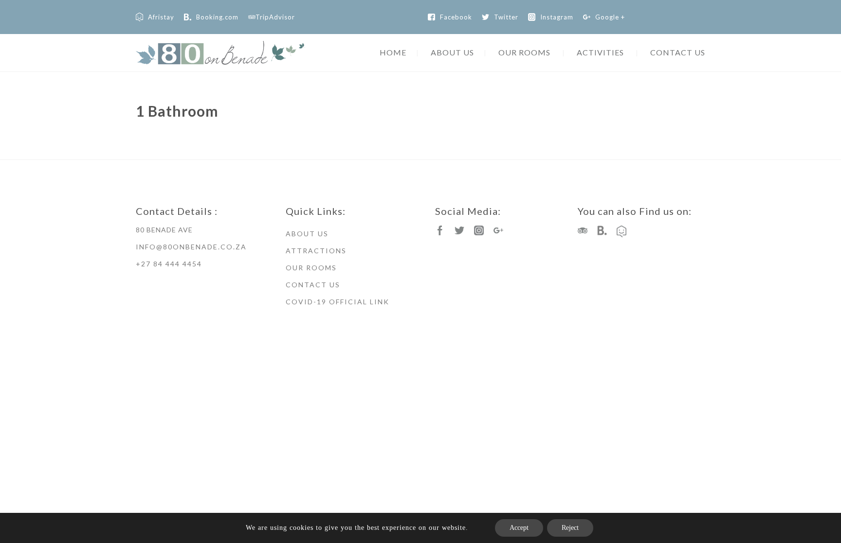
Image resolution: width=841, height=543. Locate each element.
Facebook (456, 17)
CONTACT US (677, 52)
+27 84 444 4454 (169, 264)
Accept (519, 527)
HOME (393, 52)
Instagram (556, 17)
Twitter (506, 17)
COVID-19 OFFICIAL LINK (337, 302)
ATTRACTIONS (316, 250)
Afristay (161, 17)
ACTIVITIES (600, 52)
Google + (610, 17)
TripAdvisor (275, 17)
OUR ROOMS (524, 52)
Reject (570, 527)
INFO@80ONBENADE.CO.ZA (191, 247)
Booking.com (217, 17)
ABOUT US (452, 52)
